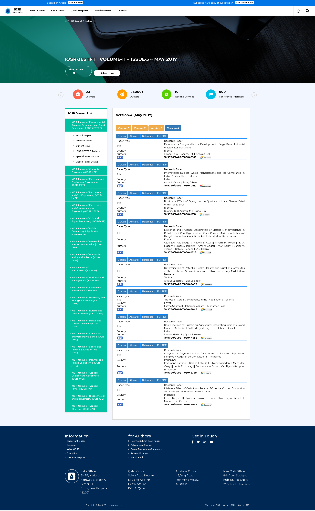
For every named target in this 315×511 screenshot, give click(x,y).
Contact (122, 10)
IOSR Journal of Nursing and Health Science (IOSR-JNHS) (87, 312)
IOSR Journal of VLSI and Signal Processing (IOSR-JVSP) (88, 219)
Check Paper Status (87, 161)
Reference (147, 136)
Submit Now (76, 2)
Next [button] (243, 95)
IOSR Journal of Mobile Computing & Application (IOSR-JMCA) (85, 231)
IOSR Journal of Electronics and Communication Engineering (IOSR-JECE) (86, 208)
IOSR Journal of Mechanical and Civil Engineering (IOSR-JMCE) (87, 195)
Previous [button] (72, 95)
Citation (122, 136)
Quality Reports (79, 10)
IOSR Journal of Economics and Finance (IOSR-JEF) (86, 289)
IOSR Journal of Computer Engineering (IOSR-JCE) (86, 170)
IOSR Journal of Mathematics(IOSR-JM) (84, 269)
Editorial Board (84, 140)
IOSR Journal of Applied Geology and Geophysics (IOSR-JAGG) (85, 375)
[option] (157, 3)
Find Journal (76, 69)
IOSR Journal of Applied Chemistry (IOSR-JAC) (85, 407)
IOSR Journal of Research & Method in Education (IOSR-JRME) (87, 244)
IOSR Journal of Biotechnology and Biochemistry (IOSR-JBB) (88, 397)
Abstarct (133, 136)
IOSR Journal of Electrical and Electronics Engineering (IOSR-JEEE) (88, 182)
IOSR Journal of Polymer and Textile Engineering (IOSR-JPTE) (87, 362)
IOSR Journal (76, 21)
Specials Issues (102, 10)
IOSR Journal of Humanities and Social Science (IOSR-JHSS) (87, 257)
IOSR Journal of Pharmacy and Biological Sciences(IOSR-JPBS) (88, 300)
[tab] (181, 117)
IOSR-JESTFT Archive (88, 151)
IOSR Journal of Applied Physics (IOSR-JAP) (85, 387)
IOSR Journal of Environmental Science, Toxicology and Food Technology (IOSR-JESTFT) (88, 125)
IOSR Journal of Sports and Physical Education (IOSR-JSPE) (86, 349)
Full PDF (162, 136)
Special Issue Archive (87, 156)
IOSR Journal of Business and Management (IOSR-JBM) (88, 279)
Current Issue (83, 146)
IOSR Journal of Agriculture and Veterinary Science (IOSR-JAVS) (88, 336)
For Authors (57, 10)
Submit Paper (83, 135)
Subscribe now (244, 2)
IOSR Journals (37, 10)
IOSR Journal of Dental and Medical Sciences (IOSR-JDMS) (86, 323)
